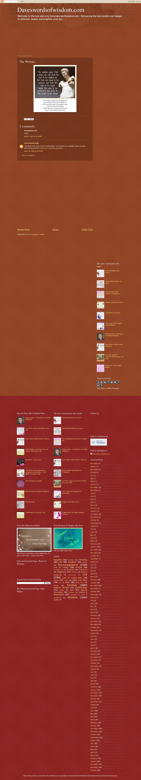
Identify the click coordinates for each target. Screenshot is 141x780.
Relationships (81, 587)
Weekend (57, 598)
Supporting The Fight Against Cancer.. (73, 513)
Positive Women (61, 587)
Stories (71, 592)
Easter (84, 562)
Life (85, 574)
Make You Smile (79, 580)
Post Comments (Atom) (36, 234)
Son (71, 590)
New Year (80, 582)
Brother (71, 560)
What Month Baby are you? (113, 282)
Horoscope (72, 575)
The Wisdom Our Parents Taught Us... (112, 293)
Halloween (83, 570)
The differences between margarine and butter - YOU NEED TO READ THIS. (35, 472)
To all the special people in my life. (37, 429)
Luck (66, 580)
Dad (60, 562)
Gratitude (70, 570)
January (93, 466)
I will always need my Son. (35, 512)
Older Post (87, 229)
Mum (67, 582)
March (92, 481)
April (92, 478)
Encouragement (68, 564)
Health (74, 572)
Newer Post (23, 229)
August (93, 526)
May (92, 499)
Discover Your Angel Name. (113, 366)
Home (55, 229)
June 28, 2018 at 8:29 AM (33, 151)
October (93, 472)
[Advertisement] (70, 37)
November (94, 490)
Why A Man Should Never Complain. (72, 471)
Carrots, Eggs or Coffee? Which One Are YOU (114, 356)
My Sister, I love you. (33, 460)
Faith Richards (29, 143)
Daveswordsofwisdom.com (50, 9)
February (93, 508)
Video (83, 595)
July (92, 475)
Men (60, 582)
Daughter (72, 562)
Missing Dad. (30, 502)
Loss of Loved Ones (72, 578)
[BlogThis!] (27, 119)
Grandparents (58, 569)
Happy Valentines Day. (114, 302)
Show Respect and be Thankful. (37, 491)
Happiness (61, 572)
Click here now (45, 148)
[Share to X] (29, 119)
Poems (56, 585)
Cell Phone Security (112, 313)
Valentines (74, 595)
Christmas (83, 560)
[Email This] (25, 119)
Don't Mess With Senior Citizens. (114, 345)
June (92, 496)
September (94, 523)
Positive (72, 585)
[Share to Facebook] (31, 119)
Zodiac (56, 600)
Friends (79, 567)
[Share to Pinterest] (33, 119)
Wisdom (73, 597)
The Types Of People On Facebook (113, 324)
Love (56, 580)
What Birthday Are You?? (112, 271)
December (94, 463)
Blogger (114, 776)
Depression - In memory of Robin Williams (114, 335)
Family (65, 567)
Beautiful (58, 560)
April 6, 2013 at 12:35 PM (33, 136)
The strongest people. (34, 481)
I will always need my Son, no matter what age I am (36, 450)
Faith (55, 567)
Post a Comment (28, 155)
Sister (62, 590)
